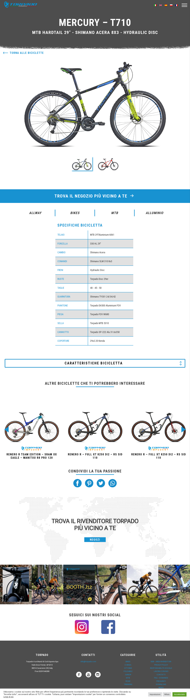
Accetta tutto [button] (179, 694)
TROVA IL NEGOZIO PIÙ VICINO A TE (92, 196)
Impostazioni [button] (155, 694)
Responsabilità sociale (161, 668)
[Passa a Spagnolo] (166, 5)
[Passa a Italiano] (155, 5)
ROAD (128, 681)
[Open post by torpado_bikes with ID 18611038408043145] (79, 584)
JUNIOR (128, 675)
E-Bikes (128, 665)
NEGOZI (95, 539)
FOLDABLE (128, 671)
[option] (95, 99)
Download (161, 684)
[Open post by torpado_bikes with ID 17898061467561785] (47, 584)
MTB (128, 678)
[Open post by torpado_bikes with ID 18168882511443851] (16, 584)
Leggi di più (8, 697)
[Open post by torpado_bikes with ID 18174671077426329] (142, 584)
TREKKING (128, 684)
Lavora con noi (161, 671)
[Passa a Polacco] (171, 5)
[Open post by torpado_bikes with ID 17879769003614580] (174, 584)
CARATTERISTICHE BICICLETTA (94, 363)
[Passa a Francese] (176, 5)
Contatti (161, 675)
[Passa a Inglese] (160, 5)
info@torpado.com (88, 662)
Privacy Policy (161, 665)
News (161, 688)
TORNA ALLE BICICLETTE (27, 53)
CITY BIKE (128, 668)
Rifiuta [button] (166, 694)
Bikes (128, 662)
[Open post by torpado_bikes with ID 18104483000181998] (111, 584)
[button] (81, 164)
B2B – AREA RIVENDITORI (161, 662)
